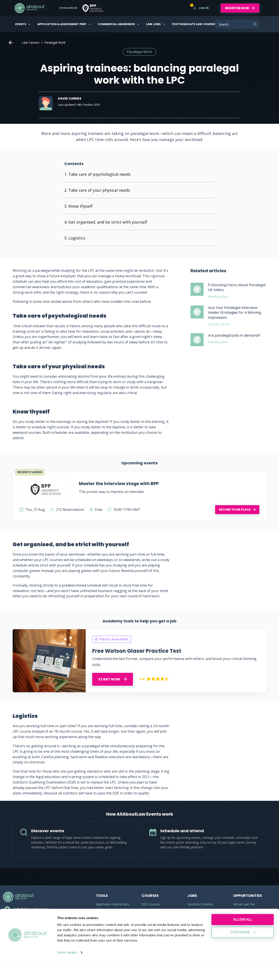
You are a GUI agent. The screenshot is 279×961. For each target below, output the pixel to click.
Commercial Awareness (116, 24)
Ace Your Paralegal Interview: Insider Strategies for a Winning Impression (234, 312)
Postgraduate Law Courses (194, 24)
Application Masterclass (112, 904)
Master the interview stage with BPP (119, 483)
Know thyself (80, 206)
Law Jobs (153, 24)
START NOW (109, 679)
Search (254, 24)
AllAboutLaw (29, 8)
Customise (240, 932)
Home (10, 42)
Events (20, 24)
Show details (67, 952)
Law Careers (30, 42)
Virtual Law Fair (244, 904)
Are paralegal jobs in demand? (234, 335)
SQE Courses (151, 904)
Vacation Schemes (200, 904)
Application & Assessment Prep (61, 24)
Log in (201, 8)
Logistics (77, 238)
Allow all (242, 919)
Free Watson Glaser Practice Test (136, 650)
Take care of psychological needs (99, 174)
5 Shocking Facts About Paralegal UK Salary (236, 287)
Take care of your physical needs (99, 190)
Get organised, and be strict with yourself (107, 222)
